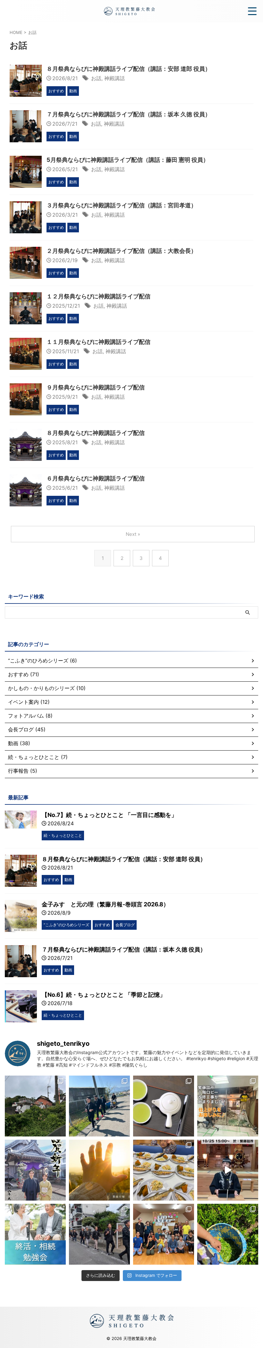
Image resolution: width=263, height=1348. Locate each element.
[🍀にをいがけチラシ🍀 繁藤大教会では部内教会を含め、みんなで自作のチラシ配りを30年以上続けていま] (163, 1106)
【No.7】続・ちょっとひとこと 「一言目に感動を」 (109, 814)
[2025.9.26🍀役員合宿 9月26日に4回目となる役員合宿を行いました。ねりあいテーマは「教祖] (99, 1234)
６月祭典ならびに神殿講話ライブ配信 (96, 478)
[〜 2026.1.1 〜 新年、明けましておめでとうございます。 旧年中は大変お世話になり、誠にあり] (35, 1170)
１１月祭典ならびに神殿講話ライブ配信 (98, 341)
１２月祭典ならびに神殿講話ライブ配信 (98, 296)
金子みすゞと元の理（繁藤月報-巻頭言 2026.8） (105, 904)
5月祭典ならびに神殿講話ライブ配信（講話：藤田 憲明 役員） (128, 159)
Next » (133, 534)
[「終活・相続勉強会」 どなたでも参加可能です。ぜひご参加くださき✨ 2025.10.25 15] (227, 1170)
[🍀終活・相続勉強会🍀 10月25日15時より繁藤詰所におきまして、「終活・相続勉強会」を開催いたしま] (35, 1234)
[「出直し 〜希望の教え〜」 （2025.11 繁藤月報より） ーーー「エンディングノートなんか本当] (99, 1170)
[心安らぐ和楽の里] (129, 11)
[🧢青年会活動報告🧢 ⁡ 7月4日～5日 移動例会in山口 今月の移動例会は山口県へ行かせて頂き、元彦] (35, 1106)
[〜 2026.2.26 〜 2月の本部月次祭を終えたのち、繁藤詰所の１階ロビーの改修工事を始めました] (227, 1106)
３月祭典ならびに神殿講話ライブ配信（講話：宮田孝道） (122, 205)
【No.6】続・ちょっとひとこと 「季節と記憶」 (103, 994)
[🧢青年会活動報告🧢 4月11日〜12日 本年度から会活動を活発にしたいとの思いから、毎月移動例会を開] (99, 1106)
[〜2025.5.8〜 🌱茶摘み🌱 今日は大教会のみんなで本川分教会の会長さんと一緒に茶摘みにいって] (227, 1234)
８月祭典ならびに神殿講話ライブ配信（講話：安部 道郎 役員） (129, 68)
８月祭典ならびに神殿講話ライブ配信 (96, 432)
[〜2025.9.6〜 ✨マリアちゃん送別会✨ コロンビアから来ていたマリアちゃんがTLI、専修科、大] (163, 1234)
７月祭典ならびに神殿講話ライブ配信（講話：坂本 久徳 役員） (129, 114)
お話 (96, 78)
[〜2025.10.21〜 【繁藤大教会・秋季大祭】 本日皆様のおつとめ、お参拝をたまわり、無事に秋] (163, 1170)
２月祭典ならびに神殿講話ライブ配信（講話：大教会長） (122, 250)
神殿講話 (114, 78)
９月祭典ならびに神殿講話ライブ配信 (96, 387)
